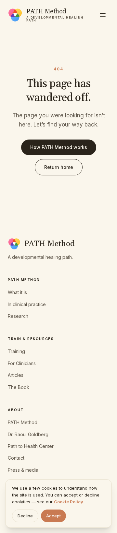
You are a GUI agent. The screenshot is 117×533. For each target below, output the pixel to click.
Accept (53, 515)
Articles (15, 375)
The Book (18, 387)
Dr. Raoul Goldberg (28, 434)
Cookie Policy (68, 501)
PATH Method (22, 422)
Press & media (23, 470)
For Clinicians (22, 363)
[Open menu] (102, 15)
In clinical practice (27, 304)
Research (18, 316)
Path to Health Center (31, 446)
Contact (16, 458)
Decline (25, 515)
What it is (17, 292)
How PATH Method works (58, 147)
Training (16, 351)
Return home (58, 167)
